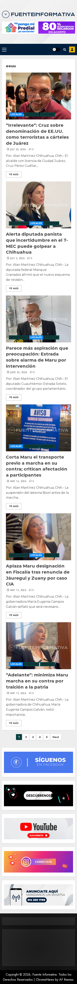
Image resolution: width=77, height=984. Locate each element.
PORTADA (48, 114)
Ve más (13, 174)
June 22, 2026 (18, 372)
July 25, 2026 (18, 149)
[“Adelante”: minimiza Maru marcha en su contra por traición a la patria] (38, 645)
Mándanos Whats (72, 49)
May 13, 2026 (18, 590)
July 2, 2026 (17, 258)
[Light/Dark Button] (56, 49)
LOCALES (16, 114)
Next (56, 737)
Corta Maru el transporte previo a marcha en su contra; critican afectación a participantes (36, 466)
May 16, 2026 (18, 481)
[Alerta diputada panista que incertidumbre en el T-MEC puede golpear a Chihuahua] (38, 204)
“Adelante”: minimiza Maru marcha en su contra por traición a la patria (37, 681)
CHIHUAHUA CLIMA (38, 947)
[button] (4, 49)
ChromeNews (45, 979)
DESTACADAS (18, 223)
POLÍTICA (32, 114)
